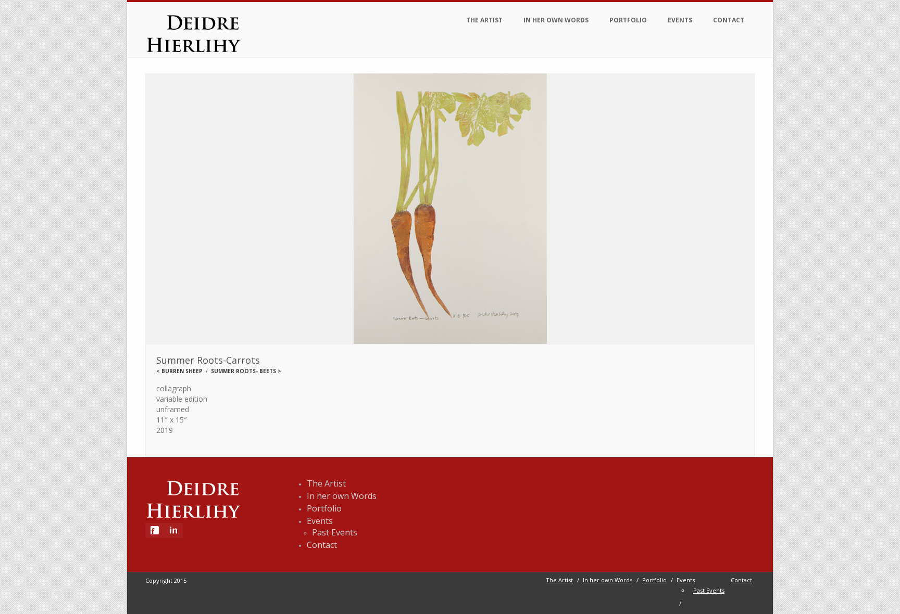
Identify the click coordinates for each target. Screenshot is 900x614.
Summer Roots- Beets (243, 371)
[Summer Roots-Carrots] (450, 209)
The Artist (484, 20)
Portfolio (628, 20)
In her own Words (556, 20)
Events (680, 20)
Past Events (334, 532)
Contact (728, 20)
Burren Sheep (182, 371)
